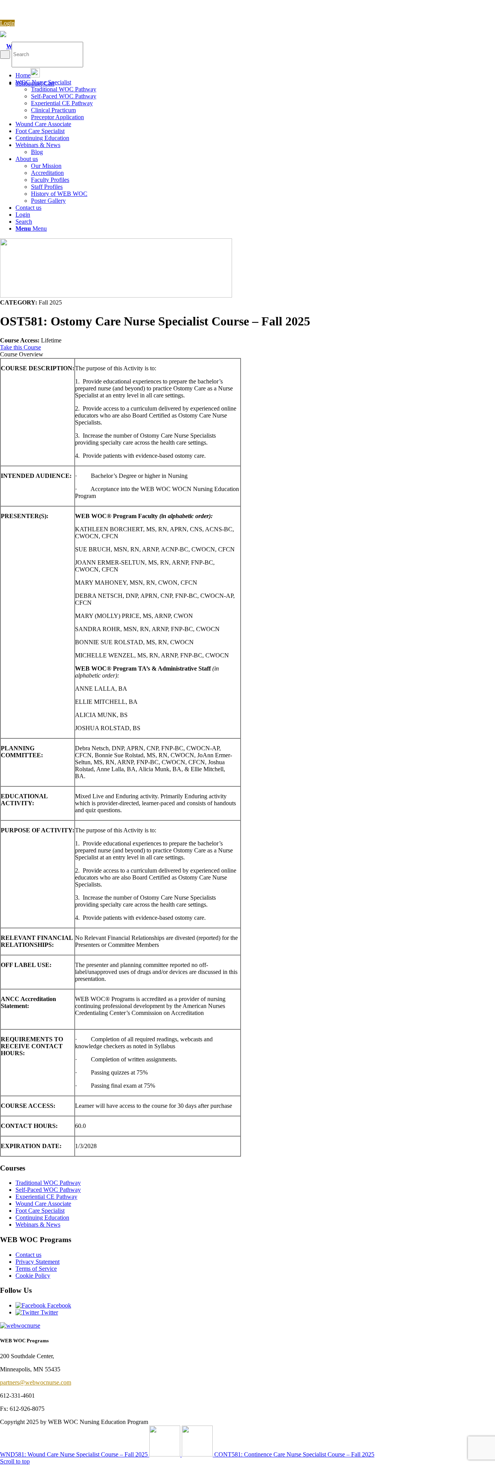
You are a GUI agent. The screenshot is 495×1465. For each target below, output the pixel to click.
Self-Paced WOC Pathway (48, 1189)
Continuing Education (42, 1217)
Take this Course (20, 347)
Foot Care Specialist (40, 1210)
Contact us (28, 1254)
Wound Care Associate (43, 1203)
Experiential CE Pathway (46, 1196)
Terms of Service (36, 1268)
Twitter (48, 1312)
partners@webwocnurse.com (35, 1382)
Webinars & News (37, 1224)
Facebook (58, 1305)
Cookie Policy (32, 1275)
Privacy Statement (37, 1261)
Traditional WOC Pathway (48, 1182)
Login (7, 23)
